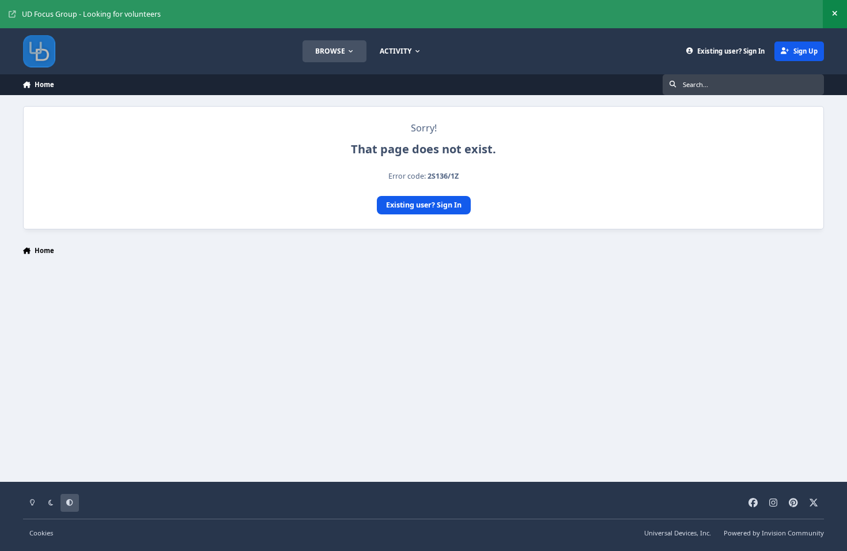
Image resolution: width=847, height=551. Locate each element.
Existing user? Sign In (424, 205)
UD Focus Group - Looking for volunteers (91, 14)
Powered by (774, 533)
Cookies (41, 533)
